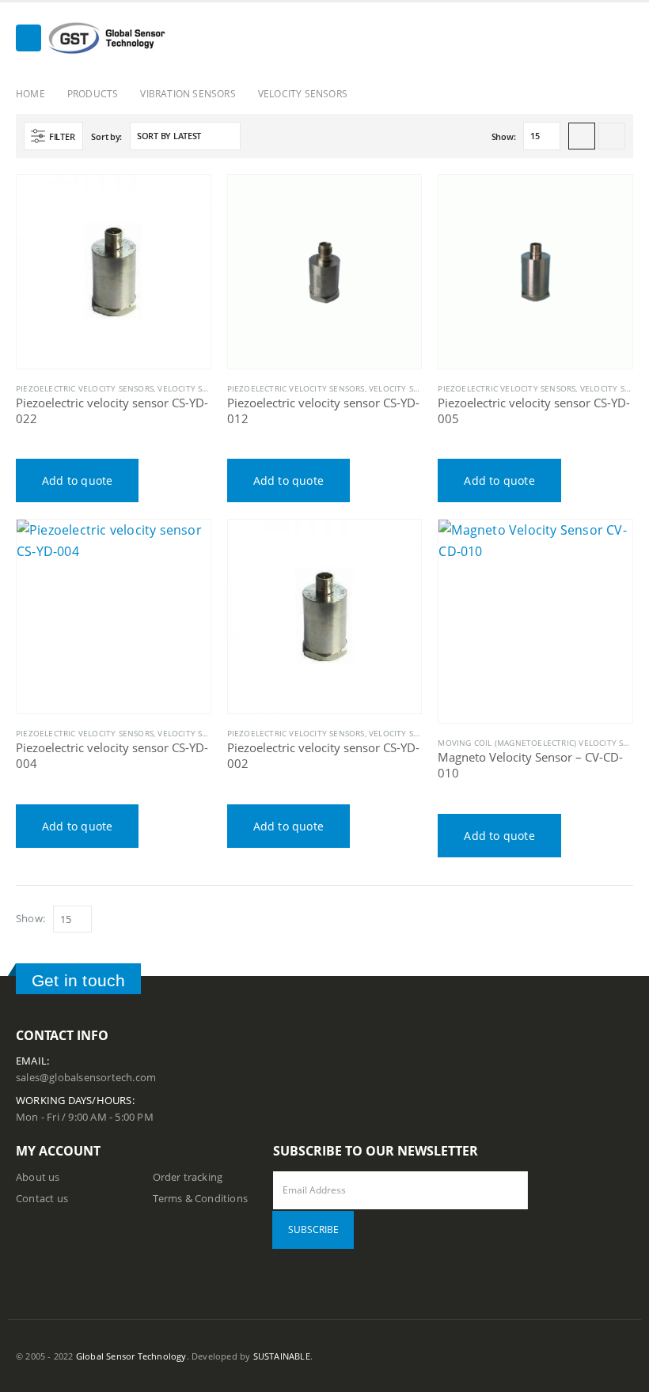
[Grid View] (581, 136)
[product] (114, 272)
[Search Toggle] (621, 39)
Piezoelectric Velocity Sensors (85, 388)
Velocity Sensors (195, 388)
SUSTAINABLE (281, 1356)
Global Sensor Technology (131, 1356)
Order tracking (188, 1177)
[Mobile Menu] (28, 38)
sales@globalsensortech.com (86, 1077)
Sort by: (106, 136)
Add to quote (77, 480)
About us (38, 1177)
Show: (503, 136)
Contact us (42, 1198)
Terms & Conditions (201, 1198)
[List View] (611, 136)
